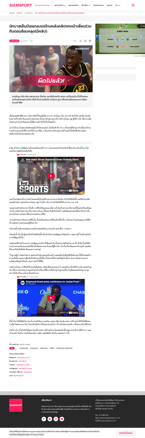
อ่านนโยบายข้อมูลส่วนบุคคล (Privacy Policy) (26, 434)
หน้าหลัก (12, 13)
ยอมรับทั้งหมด (126, 433)
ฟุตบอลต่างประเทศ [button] (42, 5)
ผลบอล (109, 5)
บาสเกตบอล (28, 13)
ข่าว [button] (117, 5)
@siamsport (19, 375)
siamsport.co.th (23, 357)
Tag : (11, 348)
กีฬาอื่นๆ (19, 13)
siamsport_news (23, 364)
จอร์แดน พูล (43, 348)
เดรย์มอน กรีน (24, 348)
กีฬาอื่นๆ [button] (85, 5)
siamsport (23, 361)
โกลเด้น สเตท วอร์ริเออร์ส (64, 348)
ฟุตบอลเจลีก (73, 5)
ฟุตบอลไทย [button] (59, 5)
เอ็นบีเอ (52, 348)
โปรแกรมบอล (98, 5)
